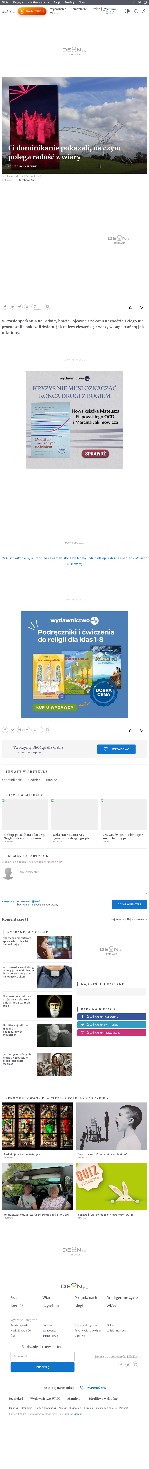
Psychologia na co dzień (87, 1330)
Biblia (5, 2)
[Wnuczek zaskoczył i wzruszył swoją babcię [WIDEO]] (37, 1186)
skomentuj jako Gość (32, 901)
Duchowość (49, 1325)
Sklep (82, 2)
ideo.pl (78, 1414)
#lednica (34, 780)
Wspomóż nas (120, 749)
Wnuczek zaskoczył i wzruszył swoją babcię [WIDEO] (36, 1214)
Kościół (17, 1306)
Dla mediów (75, 1408)
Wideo (111, 1306)
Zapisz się (42, 1367)
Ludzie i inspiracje (116, 1330)
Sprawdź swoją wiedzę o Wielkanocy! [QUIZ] (105, 1214)
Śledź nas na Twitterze (102, 1024)
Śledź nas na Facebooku (102, 1016)
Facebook (134, 2)
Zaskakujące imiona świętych (22, 1154)
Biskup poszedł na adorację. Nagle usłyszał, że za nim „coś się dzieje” (24, 838)
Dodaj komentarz (129, 904)
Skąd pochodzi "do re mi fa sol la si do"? (103, 1154)
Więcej (97, 9)
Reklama (88, 1408)
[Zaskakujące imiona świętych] (37, 1126)
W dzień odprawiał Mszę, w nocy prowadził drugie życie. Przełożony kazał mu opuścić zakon (18, 971)
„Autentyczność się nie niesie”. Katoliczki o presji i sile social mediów (17, 1059)
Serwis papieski (19, 1325)
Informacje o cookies (106, 1408)
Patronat (123, 1408)
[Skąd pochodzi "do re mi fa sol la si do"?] (111, 1126)
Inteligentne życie (122, 1297)
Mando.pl (74, 1398)
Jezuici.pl (16, 1398)
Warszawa (110, 9)
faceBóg (69, 2)
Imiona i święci (50, 1335)
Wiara (54, 13)
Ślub (13, 1335)
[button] (127, 11)
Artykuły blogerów (21, 1330)
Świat (15, 1297)
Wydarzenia (58, 9)
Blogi (57, 2)
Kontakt (63, 1408)
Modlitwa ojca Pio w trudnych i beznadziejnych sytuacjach (15, 1030)
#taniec (51, 780)
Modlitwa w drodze (38, 2)
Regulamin (26, 1408)
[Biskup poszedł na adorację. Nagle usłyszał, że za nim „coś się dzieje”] (25, 814)
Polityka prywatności (45, 1408)
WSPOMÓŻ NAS (96, 1388)
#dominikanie (12, 780)
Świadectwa (49, 1330)
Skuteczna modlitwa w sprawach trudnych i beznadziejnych (17, 941)
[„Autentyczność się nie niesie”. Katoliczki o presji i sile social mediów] (54, 1064)
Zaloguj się (8, 901)
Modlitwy (79, 1335)
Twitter (139, 2)
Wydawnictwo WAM (45, 1398)
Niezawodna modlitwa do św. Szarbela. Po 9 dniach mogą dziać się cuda (17, 1000)
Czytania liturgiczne (85, 1325)
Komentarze (79, 9)
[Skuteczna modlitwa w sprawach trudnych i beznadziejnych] (54, 947)
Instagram (145, 2)
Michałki (32, 166)
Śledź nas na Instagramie (103, 1032)
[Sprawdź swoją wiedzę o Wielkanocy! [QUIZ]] (111, 1186)
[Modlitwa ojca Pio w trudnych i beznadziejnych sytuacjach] (54, 1035)
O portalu (14, 1408)
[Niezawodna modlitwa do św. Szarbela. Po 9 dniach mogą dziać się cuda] (54, 1006)
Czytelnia (51, 1306)
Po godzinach (16, 166)
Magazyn (18, 2)
